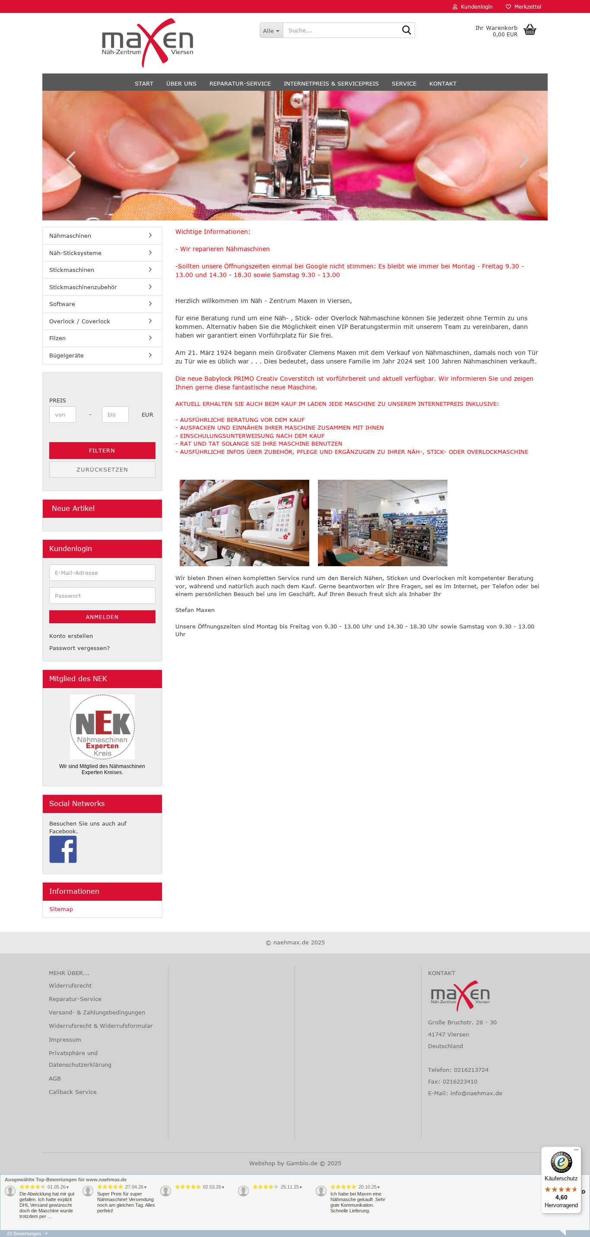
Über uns (181, 83)
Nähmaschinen (70, 235)
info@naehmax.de (476, 1093)
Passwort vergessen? (79, 647)
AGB (55, 1078)
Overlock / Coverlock (79, 321)
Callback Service (73, 1091)
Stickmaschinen (71, 269)
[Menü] (576, 1152)
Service (404, 83)
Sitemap (61, 908)
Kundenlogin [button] (475, 6)
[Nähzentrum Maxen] (148, 43)
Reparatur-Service (240, 83)
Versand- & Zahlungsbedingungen (97, 1012)
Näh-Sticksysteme (75, 252)
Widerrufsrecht (70, 985)
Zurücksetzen (102, 469)
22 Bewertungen (24, 1233)
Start (144, 83)
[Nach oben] (24, 1224)
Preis (57, 400)
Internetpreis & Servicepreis (331, 83)
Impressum (65, 1039)
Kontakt (443, 83)
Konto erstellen (71, 635)
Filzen (57, 338)
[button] (68, 159)
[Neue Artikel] (152, 508)
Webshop (262, 1163)
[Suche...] (407, 30)
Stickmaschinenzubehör (83, 287)
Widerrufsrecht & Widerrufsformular (101, 1025)
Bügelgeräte (66, 355)
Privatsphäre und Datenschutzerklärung (80, 1058)
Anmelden (102, 617)
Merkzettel (526, 6)
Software (62, 303)
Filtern (102, 450)
